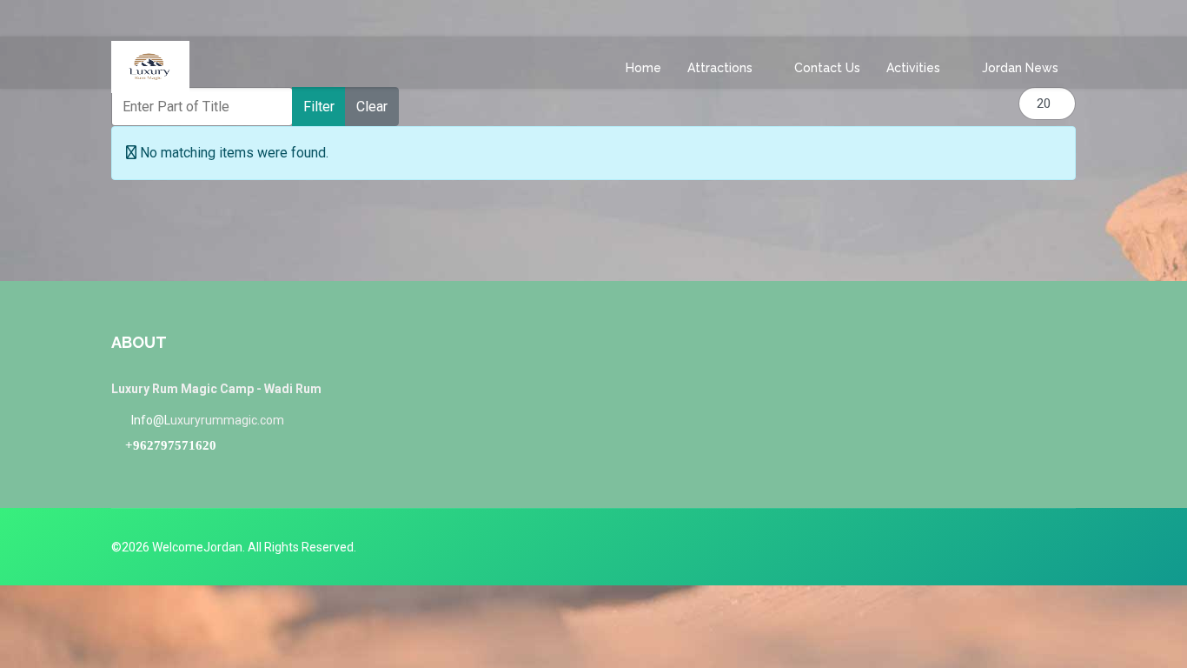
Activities (913, 68)
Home (643, 68)
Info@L (150, 420)
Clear (372, 106)
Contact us (827, 68)
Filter (319, 106)
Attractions (720, 68)
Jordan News (1020, 68)
